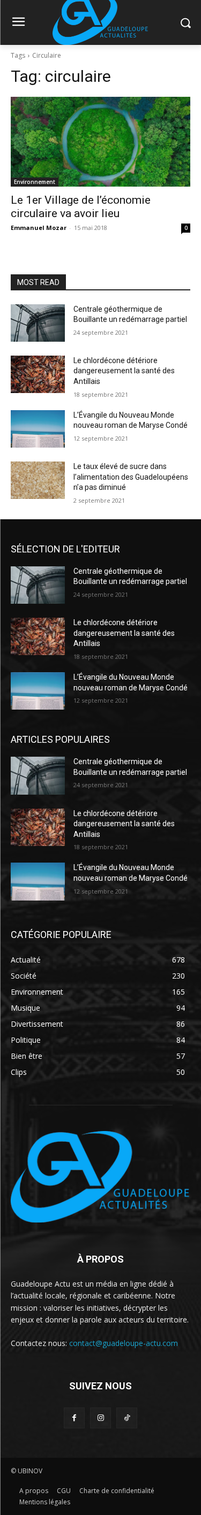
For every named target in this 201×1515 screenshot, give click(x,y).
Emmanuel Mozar (38, 228)
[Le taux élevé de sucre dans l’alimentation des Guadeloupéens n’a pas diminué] (38, 480)
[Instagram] (100, 1418)
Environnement (34, 182)
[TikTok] (126, 1418)
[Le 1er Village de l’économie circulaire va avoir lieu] (100, 142)
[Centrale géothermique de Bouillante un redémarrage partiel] (38, 323)
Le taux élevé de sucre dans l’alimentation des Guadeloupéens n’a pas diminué (130, 476)
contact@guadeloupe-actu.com (123, 1343)
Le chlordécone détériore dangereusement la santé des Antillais (124, 371)
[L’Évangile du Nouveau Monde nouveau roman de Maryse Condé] (38, 429)
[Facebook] (74, 1418)
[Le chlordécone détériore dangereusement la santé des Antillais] (38, 374)
